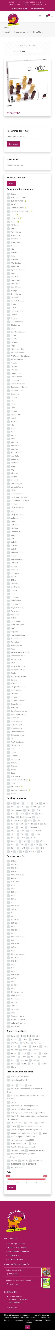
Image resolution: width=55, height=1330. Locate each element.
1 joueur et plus (17, 820)
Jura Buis (14, 463)
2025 (30, 1085)
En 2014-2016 (16, 1164)
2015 (12, 1085)
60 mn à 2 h (15, 1009)
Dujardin (14, 339)
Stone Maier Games (18, 714)
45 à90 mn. (15, 881)
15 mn (13, 950)
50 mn (13, 888)
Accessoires (15, 787)
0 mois (25, 1039)
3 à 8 (12, 844)
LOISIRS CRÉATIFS (17, 208)
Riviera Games (16, 659)
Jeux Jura (14, 442)
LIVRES (13, 215)
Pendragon (15, 611)
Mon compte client (20, 9)
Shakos (14, 697)
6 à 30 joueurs (25, 817)
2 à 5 (12, 827)
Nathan (14, 566)
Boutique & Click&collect (17, 1247)
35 (12, 913)
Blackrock (14, 277)
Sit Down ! (14, 694)
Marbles (14, 545)
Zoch (13, 773)
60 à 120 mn (15, 923)
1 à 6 (38, 820)
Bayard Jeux (15, 266)
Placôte (14, 628)
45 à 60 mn (15, 919)
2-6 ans (35, 1046)
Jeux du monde (17, 445)
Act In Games (16, 232)
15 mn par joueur (17, 954)
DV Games (15, 342)
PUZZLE (14, 221)
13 (21, 1036)
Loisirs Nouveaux (17, 507)
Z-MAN (13, 769)
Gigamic (14, 397)
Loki (12, 511)
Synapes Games (17, 735)
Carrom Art (15, 297)
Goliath (13, 404)
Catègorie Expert (17, 1150)
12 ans (23, 1063)
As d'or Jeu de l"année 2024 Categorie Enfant (28, 1112)
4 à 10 (13, 848)
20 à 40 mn (15, 864)
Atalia (13, 256)
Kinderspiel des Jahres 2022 (31, 1126)
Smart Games (16, 704)
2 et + (22, 806)
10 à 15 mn (15, 940)
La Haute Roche (17, 487)
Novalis (14, 576)
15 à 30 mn (15, 957)
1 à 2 (18, 803)
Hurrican (14, 421)
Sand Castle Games (18, 676)
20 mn (13, 964)
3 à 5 (24, 841)
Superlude (15, 718)
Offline (13, 580)
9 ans (13, 1060)
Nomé (45, 1133)
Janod (13, 439)
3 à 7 (41, 841)
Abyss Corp (15, 235)
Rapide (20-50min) (18, 1019)
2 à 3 (43, 806)
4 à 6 (40, 813)
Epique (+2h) (15, 1026)
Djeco (13, 328)
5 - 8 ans (34, 1053)
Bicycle (13, 194)
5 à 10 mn (14, 1002)
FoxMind (14, 366)
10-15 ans (24, 1060)
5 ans (24, 1053)
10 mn (13, 933)
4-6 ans (13, 1053)
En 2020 (25, 1160)
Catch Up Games (17, 301)
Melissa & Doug (17, 552)
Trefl (12, 749)
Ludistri (13, 521)
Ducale (13, 335)
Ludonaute (15, 525)
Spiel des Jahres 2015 (19, 1143)
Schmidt (14, 683)
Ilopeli (13, 432)
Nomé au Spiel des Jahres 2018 (23, 1136)
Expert (13, 1126)
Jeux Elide (14, 449)
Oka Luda (14, 583)
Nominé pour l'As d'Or (19, 1080)
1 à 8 (21, 824)
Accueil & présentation (16, 1243)
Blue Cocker (15, 283)
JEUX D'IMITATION (17, 201)
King (12, 470)
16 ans (44, 1063)
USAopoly (14, 756)
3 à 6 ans (14, 1050)
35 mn (13, 916)
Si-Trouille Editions (18, 700)
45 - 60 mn (15, 985)
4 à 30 (32, 848)
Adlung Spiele (16, 242)
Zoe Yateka (15, 776)
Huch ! (13, 418)
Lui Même (14, 528)
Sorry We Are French (19, 711)
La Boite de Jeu (16, 483)
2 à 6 (21, 827)
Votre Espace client (15, 1259)
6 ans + (13, 1056)
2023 (21, 1085)
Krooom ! (14, 480)
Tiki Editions (15, 745)
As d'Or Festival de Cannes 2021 (23, 1109)
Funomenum (16, 373)
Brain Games (16, 294)
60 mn (13, 1006)
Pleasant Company (18, 635)
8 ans (44, 1056)
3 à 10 (37, 834)
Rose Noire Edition (18, 669)
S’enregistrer (37, 9)
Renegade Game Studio (20, 652)
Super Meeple (16, 721)
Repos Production (18, 656)
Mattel (13, 549)
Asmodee (14, 259)
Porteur (14, 783)
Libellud (14, 504)
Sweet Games (16, 728)
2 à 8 (22, 834)
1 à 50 (13, 806)
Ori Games (15, 597)
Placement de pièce (18, 197)
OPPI (13, 594)
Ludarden (14, 518)
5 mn (13, 885)
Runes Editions (16, 452)
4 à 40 (42, 848)
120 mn (13, 899)
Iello (12, 425)
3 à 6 (33, 841)
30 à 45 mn (15, 975)
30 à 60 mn (15, 978)
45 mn (13, 988)
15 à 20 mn (15, 861)
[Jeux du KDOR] (13, 19)
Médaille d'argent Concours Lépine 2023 (26, 1129)
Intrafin (13, 435)
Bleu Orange (16, 280)
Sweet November (17, 731)
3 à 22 (31, 813)
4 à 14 (38, 817)
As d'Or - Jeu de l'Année (20, 1076)
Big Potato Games (18, 270)
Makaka (14, 542)
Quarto (9, 106)
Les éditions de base (19, 497)
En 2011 (31, 1123)
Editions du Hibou (17, 349)
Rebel (13, 649)
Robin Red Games (18, 666)
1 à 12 (45, 803)
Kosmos (14, 476)
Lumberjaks (15, 532)
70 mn (13, 895)
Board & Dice (16, 287)
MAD (12, 538)
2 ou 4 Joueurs (16, 810)
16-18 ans (36, 1060)
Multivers (14, 563)
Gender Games (17, 390)
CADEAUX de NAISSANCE (20, 211)
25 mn (13, 968)
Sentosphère (16, 690)
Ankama (14, 252)
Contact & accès (14, 1255)
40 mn (13, 981)
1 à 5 (30, 820)
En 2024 (42, 1123)
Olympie (14, 590)
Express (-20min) (17, 1016)
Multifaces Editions (18, 559)
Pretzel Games (16, 638)
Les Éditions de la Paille (20, 501)
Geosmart (15, 394)
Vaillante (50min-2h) (18, 1023)
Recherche (13, 144)
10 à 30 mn (15, 947)
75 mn (13, 926)
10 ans (13, 1063)
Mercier (14, 556)
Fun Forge (14, 370)
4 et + (13, 817)
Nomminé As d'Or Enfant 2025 (22, 1140)
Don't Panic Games (18, 332)
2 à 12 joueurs (35, 831)
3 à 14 (22, 837)
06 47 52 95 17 (17, 5)
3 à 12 (13, 837)
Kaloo (13, 466)
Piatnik (13, 618)
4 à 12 (22, 848)
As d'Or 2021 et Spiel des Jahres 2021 (25, 1105)
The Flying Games (18, 742)
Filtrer (11, 183)
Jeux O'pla (15, 456)
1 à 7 (12, 824)
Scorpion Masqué (18, 687)
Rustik (13, 673)
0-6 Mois (36, 1039)
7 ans (23, 1056)
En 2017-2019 (38, 1160)
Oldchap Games (17, 587)
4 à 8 (36, 844)
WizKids (14, 762)
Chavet (13, 304)
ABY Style (14, 239)
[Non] (52, 1321)
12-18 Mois (38, 1043)
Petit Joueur (15, 614)
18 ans (13, 1067)
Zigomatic (14, 766)
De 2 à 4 (33, 837)
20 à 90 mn (15, 909)
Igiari (13, 428)
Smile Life (14, 707)
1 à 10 (30, 824)
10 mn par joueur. (17, 937)
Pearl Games (16, 604)
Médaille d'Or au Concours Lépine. (24, 1133)
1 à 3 (27, 803)
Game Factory (16, 376)
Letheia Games (17, 494)
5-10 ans (14, 1039)
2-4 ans (24, 1046)
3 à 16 (22, 813)
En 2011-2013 (31, 1164)
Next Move (15, 573)
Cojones (14, 314)
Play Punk (15, 631)
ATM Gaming (16, 263)
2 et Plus (33, 806)
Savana (14, 680)
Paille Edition (16, 600)
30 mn (13, 971)
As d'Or (13, 1102)
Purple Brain (15, 642)
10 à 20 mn (15, 944)
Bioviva (13, 273)
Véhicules (14, 204)
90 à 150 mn (15, 930)
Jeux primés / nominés (19, 790)
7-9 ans (33, 1056)
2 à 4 (45, 824)
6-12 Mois (14, 1043)
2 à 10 (13, 831)
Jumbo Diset (15, 459)
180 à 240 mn (16, 995)
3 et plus (14, 841)
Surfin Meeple (16, 725)
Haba (13, 407)
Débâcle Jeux (16, 325)
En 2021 (14, 1160)
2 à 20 (13, 834)
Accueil (7, 32)
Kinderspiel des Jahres (37, 1150)
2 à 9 (29, 810)
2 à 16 (38, 810)
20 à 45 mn (15, 868)
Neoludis (14, 569)
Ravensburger (16, 645)
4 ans (25, 1050)
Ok (27, 1327)
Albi (12, 249)
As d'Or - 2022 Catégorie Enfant (23, 1147)
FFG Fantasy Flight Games (21, 356)
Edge (13, 345)
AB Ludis (14, 228)
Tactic (13, 738)
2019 (34, 1143)
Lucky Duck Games (18, 514)
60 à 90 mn (15, 892)
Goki (12, 401)
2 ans (13, 1036)
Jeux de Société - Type (19, 780)
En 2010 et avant (17, 1167)
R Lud (13, 662)
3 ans (45, 1046)
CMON (13, 308)
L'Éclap (13, 490)
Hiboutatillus (16, 414)
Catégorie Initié (17, 1123)
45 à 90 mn (15, 878)
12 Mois (26, 1043)
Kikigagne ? (15, 473)
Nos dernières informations (19, 1251)
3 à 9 (21, 844)
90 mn (13, 1012)
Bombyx (14, 290)
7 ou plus (32, 851)
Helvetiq (14, 411)
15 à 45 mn (15, 961)
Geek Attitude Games (19, 387)
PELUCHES (15, 218)
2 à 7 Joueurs (33, 827)
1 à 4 (36, 803)
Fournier (14, 363)
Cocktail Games (17, 311)
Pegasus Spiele (17, 607)
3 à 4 (12, 813)
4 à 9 (45, 844)
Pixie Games (16, 621)
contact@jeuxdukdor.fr (36, 5)
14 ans (33, 1063)
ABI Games (15, 225)
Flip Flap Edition (17, 359)
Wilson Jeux (15, 759)
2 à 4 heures (15, 999)
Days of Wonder (17, 321)
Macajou (14, 535)
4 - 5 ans (35, 1050)
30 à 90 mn (15, 871)
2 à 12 (22, 831)
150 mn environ (17, 992)
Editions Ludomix (17, 352)
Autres (13, 793)
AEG (12, 246)
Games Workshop (18, 383)
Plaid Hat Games (17, 625)
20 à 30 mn (15, 906)
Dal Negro (15, 318)
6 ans (44, 1053)
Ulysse (13, 752)
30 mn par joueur (17, 875)
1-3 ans (13, 1046)
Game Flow (15, 380)
